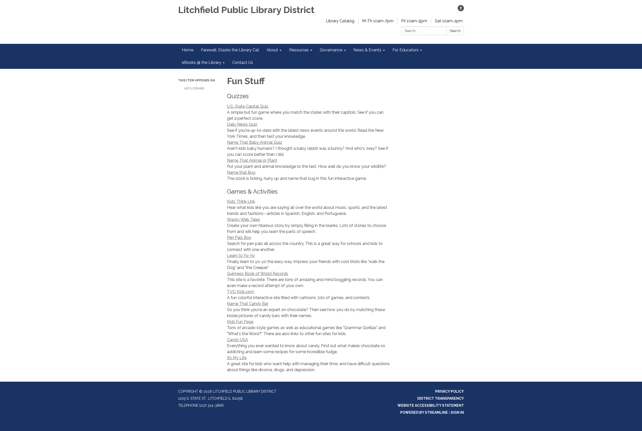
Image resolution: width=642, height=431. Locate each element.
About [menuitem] (272, 50)
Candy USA (237, 339)
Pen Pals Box (239, 237)
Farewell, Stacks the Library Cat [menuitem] (230, 50)
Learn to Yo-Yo (241, 255)
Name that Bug (241, 172)
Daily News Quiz (242, 124)
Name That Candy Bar (247, 303)
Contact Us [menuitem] (242, 62)
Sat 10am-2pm (449, 21)
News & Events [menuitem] (367, 50)
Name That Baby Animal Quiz (254, 142)
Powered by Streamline (424, 412)
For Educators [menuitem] (405, 50)
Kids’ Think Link (241, 201)
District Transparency (440, 398)
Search (455, 31)
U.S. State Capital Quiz (247, 106)
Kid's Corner (194, 88)
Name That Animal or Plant (252, 160)
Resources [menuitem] (299, 50)
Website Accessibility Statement (430, 405)
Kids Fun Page (240, 321)
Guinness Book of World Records (257, 273)
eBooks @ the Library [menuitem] (201, 62)
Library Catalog (340, 21)
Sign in (457, 412)
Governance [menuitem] (331, 50)
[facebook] (461, 10)
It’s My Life (237, 357)
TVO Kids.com (240, 291)
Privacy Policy (449, 391)
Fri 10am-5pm (414, 21)
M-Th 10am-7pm (377, 21)
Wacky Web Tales (243, 219)
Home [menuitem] (187, 50)
